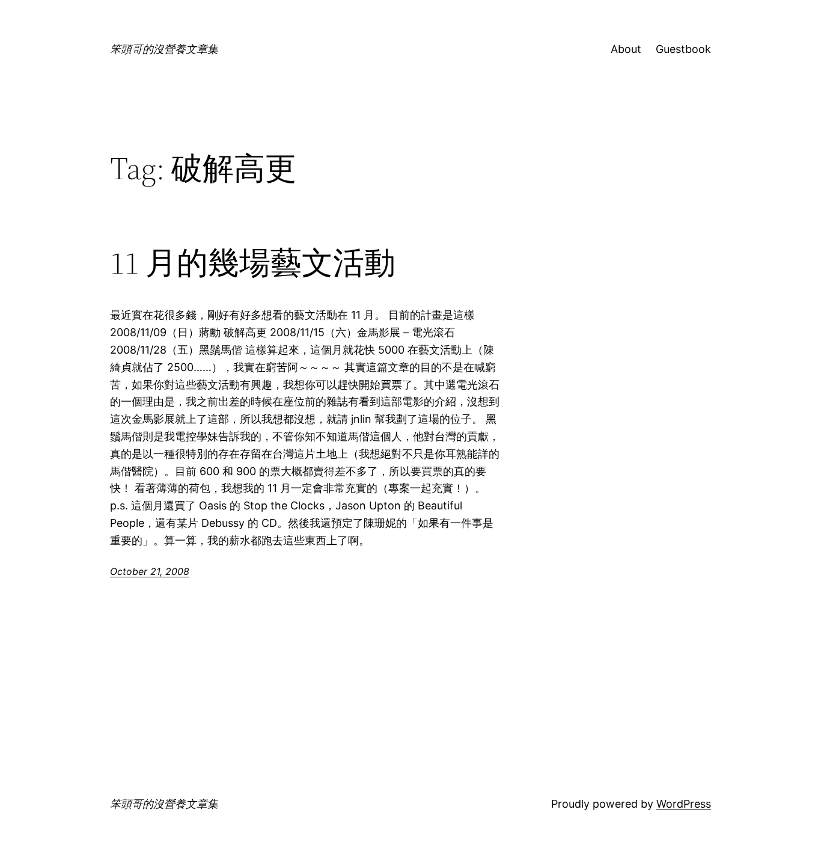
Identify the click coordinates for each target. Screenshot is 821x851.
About (626, 49)
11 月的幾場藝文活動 (252, 263)
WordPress (683, 803)
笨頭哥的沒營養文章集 (164, 49)
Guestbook (683, 49)
